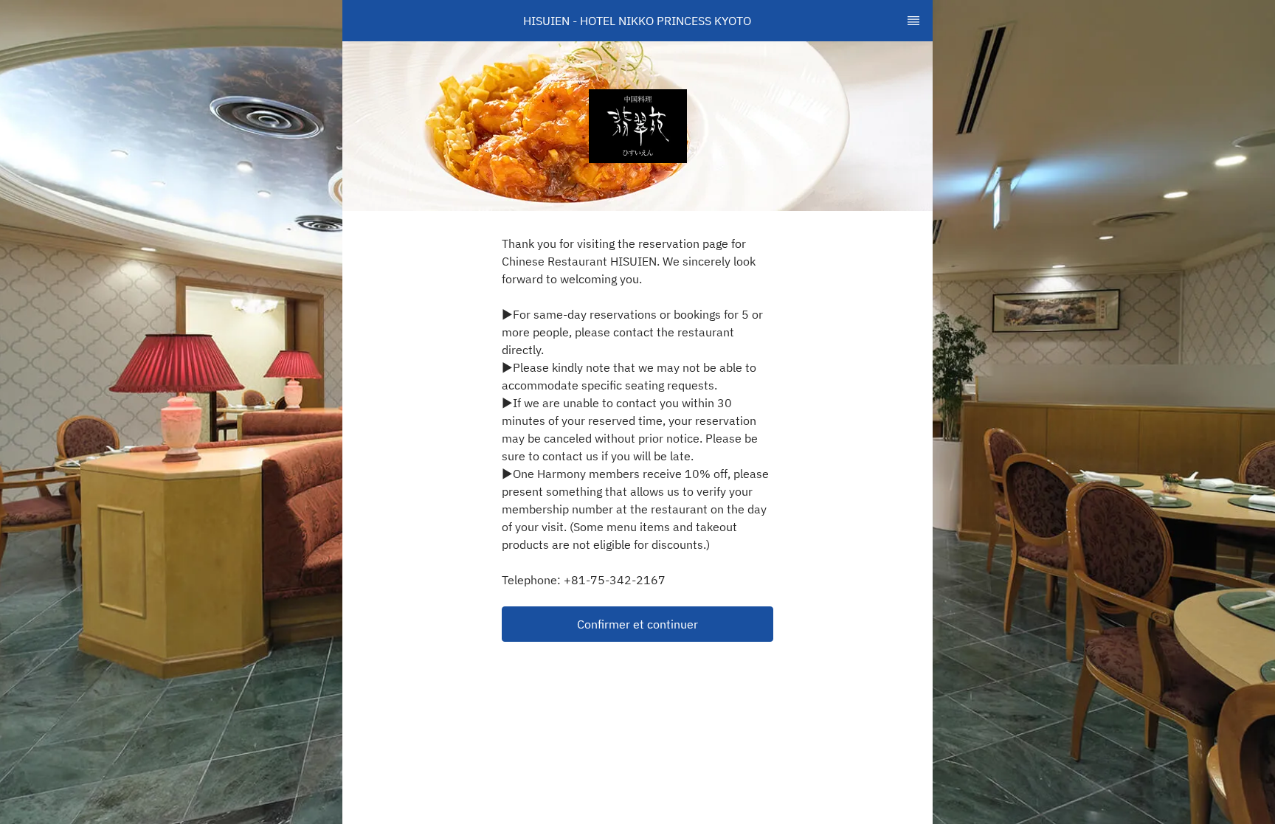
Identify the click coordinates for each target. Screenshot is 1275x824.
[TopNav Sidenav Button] (913, 20)
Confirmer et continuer (637, 624)
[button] (637, 624)
